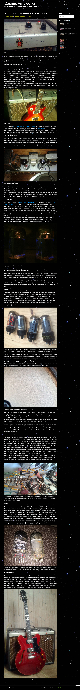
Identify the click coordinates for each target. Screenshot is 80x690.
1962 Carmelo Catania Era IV (70, 46)
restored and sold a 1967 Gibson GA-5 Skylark (24, 126)
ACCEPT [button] (68, 687)
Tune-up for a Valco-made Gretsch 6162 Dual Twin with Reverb (67, 35)
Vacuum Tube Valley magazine (26, 202)
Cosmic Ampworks (20, 3)
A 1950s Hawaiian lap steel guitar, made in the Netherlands (68, 41)
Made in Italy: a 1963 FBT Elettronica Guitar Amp (70, 29)
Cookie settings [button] (61, 688)
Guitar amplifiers (22, 16)
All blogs (10, 16)
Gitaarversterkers (16, 16)
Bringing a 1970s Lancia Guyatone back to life (69, 24)
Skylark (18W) (41, 128)
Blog (13, 16)
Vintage (29, 16)
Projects (26, 16)
